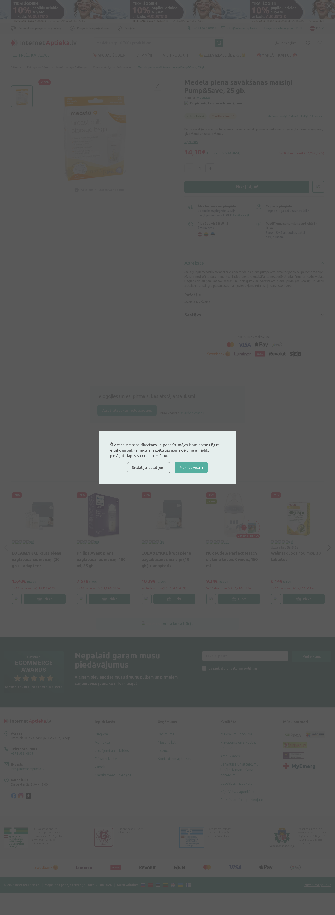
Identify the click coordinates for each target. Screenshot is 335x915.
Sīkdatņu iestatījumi (148, 467)
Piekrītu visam (191, 467)
